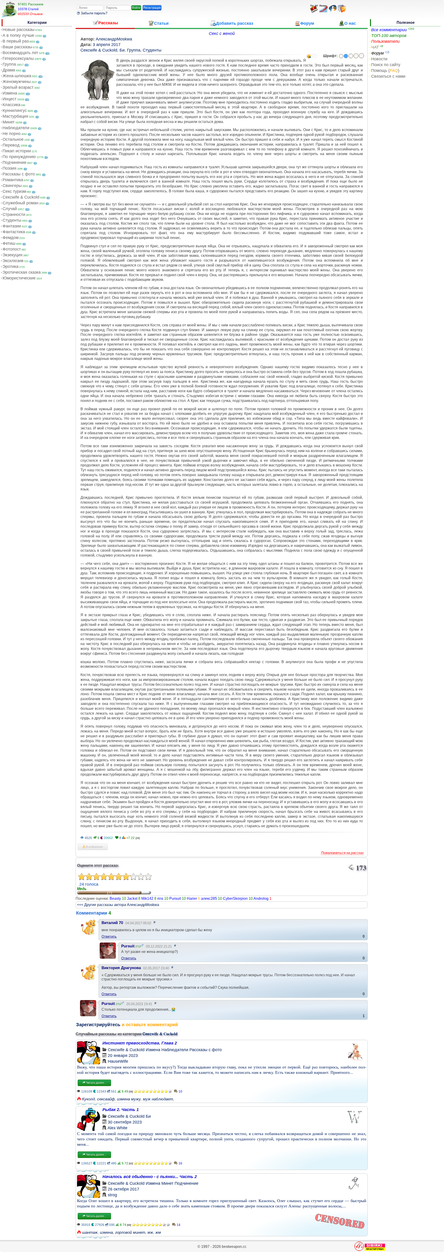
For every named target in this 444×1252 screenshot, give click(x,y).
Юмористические (19, 278)
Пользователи (385, 41)
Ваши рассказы (17, 47)
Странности (14, 214)
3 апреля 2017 (106, 44)
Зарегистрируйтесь (98, 1024)
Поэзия (9, 168)
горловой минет (130, 1232)
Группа (9, 64)
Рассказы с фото (19, 174)
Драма (9, 70)
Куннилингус (15, 110)
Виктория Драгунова (121, 968)
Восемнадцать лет (20, 52)
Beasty (115, 898)
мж (150, 1232)
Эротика (10, 266)
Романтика (13, 180)
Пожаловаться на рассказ (342, 853)
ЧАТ (375, 47)
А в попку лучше (18, 35)
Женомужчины (17, 81)
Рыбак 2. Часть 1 (120, 1109)
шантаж (90, 1232)
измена (106, 1232)
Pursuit (175, 898)
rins (160, 898)
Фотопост (12, 249)
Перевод (11, 145)
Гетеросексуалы (18, 58)
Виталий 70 (112, 923)
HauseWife (118, 1061)
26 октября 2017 (123, 1189)
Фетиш (9, 243)
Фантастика (14, 232)
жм (158, 1232)
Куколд (88, 1099)
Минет (9, 122)
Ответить (109, 936)
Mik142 (147, 898)
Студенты (12, 220)
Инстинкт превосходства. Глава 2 (139, 1043)
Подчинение (14, 162)
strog (112, 1195)
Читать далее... (95, 1082)
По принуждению (19, 156)
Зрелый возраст (18, 87)
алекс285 (209, 898)
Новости (379, 59)
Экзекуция (12, 255)
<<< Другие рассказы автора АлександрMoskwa (118, 905)
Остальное (13, 139)
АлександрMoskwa (114, 39)
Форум (377, 53)
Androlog (260, 898)
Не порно (12, 133)
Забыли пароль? (93, 13)
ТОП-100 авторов (388, 35)
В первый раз (16, 41)
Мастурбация (15, 116)
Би (122, 50)
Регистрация (152, 7)
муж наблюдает (158, 1099)
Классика (11, 104)
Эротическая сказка (22, 272)
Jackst (132, 898)
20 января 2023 (123, 1055)
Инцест (9, 99)
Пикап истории (17, 151)
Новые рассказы (18, 29)
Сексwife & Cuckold (21, 197)
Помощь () (385, 70)
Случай (10, 208)
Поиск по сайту (385, 64)
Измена (10, 93)
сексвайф (106, 1099)
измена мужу (129, 1099)
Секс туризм (14, 191)
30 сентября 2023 (125, 1122)
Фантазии (12, 226)
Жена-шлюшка (17, 75)
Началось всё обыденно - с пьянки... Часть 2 (149, 1176)
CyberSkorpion (235, 898)
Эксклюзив (13, 260)
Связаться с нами (388, 76)
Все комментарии (389, 30)
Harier (192, 898)
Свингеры (12, 185)
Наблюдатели (16, 128)
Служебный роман (20, 203)
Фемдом (10, 237)
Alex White (117, 1128)
